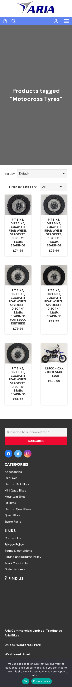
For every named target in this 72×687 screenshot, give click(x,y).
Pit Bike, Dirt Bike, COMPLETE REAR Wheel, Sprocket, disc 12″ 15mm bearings (54, 232)
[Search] (13, 21)
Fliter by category (23, 187)
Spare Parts (13, 522)
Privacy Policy (14, 544)
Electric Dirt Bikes (17, 484)
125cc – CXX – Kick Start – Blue (54, 372)
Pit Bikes (10, 503)
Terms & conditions (18, 551)
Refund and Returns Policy (23, 557)
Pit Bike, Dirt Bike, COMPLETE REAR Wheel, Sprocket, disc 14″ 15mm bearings (18, 381)
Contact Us (13, 538)
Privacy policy (41, 681)
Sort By (10, 174)
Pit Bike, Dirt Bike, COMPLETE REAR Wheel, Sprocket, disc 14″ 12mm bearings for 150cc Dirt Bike (18, 307)
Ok (25, 681)
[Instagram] (27, 453)
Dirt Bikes (11, 478)
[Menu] (66, 21)
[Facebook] (8, 453)
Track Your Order (17, 563)
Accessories (13, 472)
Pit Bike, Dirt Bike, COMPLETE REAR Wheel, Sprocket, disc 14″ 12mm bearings (54, 303)
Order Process (15, 569)
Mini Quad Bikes (15, 490)
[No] (67, 673)
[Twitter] (18, 453)
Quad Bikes (12, 515)
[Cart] (5, 21)
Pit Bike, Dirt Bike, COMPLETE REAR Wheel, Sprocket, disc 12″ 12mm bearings (18, 232)
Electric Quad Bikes (18, 509)
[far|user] (56, 21)
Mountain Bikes (15, 497)
